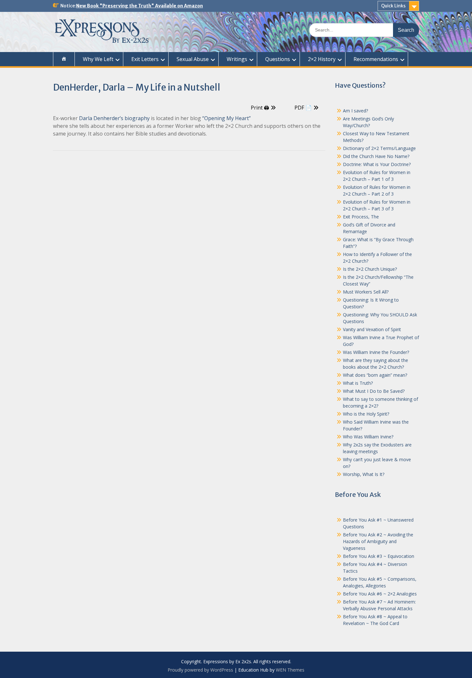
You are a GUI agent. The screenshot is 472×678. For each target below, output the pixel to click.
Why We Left (98, 59)
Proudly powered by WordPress (200, 670)
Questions (277, 59)
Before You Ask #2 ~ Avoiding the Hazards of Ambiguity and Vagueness (378, 541)
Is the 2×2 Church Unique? (370, 269)
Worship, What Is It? (363, 474)
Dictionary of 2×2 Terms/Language (379, 148)
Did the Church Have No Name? (376, 156)
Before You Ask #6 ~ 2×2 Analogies (380, 594)
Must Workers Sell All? (366, 292)
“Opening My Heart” (226, 118)
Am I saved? (355, 111)
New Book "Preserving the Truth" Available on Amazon (139, 6)
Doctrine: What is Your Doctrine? (377, 164)
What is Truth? (358, 383)
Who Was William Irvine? (368, 437)
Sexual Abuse (193, 59)
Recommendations (376, 59)
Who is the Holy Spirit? (366, 414)
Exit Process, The (361, 217)
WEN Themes (290, 670)
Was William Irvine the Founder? (376, 352)
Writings (237, 59)
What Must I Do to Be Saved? (374, 391)
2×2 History (322, 59)
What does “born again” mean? (375, 375)
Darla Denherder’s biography (114, 118)
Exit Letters (145, 59)
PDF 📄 (303, 107)
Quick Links (393, 6)
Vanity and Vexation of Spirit (372, 329)
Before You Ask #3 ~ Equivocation (378, 556)
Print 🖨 (260, 107)
